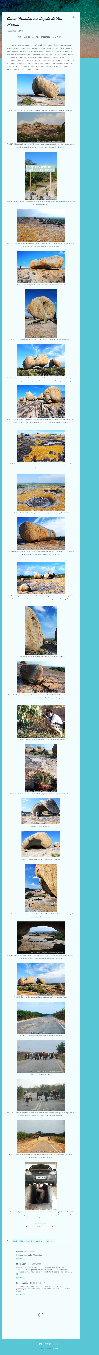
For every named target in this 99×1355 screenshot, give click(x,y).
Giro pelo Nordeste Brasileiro (31, 1241)
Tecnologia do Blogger (51, 1344)
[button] (73, 17)
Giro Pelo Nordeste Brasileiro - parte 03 (41, 1226)
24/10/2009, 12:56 (30, 1251)
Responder (21, 1259)
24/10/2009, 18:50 (39, 1283)
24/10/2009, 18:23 (34, 1264)
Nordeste (49, 1241)
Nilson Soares (22, 1264)
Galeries (55, 1348)
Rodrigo (19, 1251)
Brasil (15, 1241)
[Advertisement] (89, 48)
